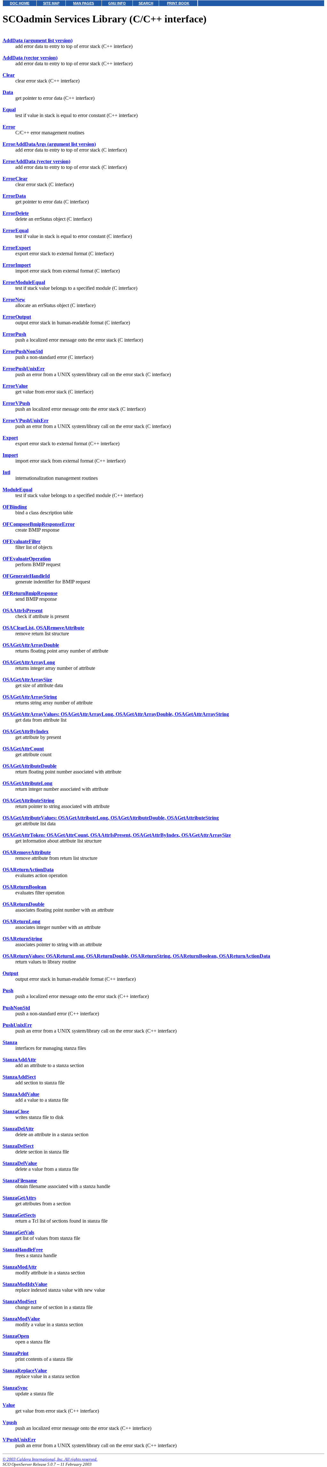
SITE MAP (51, 3)
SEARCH (146, 3)
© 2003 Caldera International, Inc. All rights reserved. (50, 1459)
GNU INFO (117, 3)
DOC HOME (19, 3)
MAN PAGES (83, 3)
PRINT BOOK (178, 3)
